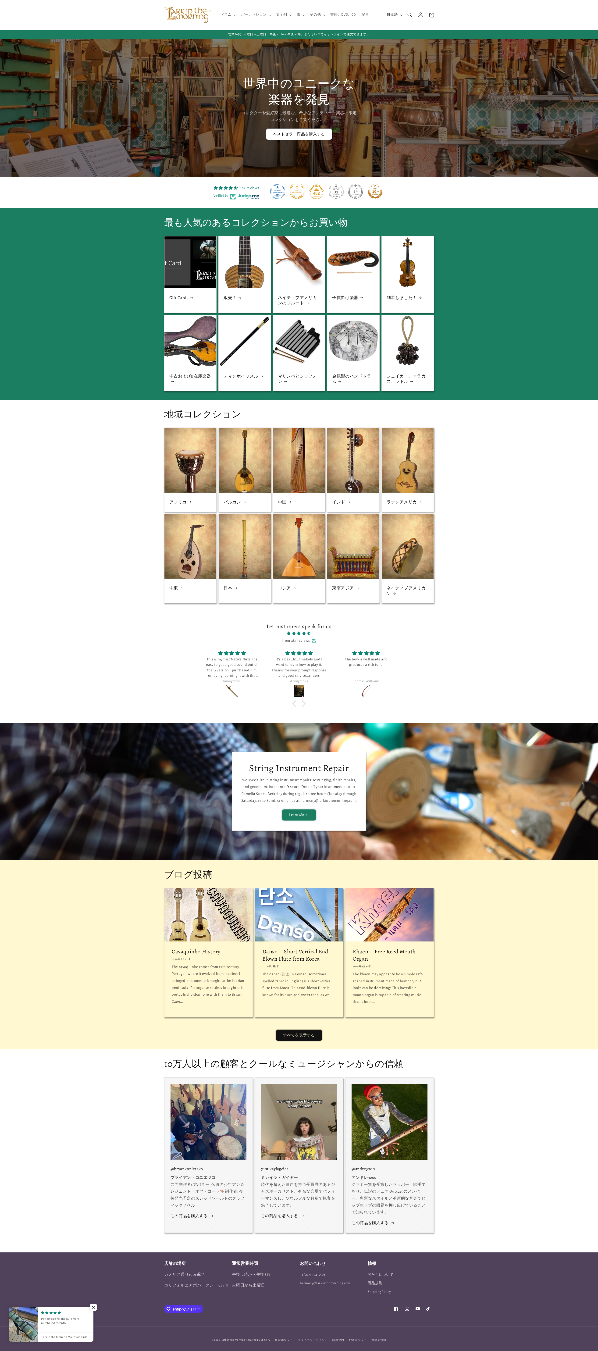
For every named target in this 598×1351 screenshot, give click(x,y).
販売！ (230, 297)
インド (338, 502)
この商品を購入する (189, 1216)
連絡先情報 (378, 1340)
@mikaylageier (274, 1169)
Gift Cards (179, 297)
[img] (299, 633)
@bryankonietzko (187, 1169)
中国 (282, 502)
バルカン (232, 502)
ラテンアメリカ (402, 502)
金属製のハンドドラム (351, 379)
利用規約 (338, 1340)
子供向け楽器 (345, 297)
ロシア (284, 588)
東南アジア (343, 588)
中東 (173, 588)
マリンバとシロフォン (297, 379)
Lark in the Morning (233, 1340)
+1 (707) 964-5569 (312, 1274)
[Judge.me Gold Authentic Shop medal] (297, 191)
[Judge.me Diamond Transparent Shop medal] (277, 191)
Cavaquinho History (196, 951)
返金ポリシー (284, 1340)
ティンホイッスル (241, 376)
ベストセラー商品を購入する (299, 134)
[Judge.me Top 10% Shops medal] (375, 191)
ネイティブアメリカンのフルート (297, 300)
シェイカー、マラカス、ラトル (406, 379)
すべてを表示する (299, 1035)
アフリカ (178, 502)
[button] (227, 15)
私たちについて (380, 1274)
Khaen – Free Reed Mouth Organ (384, 955)
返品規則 (375, 1283)
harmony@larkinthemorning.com (325, 1283)
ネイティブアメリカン (406, 590)
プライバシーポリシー (312, 1340)
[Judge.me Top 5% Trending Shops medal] (355, 191)
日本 (228, 588)
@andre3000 (363, 1169)
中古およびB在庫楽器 (190, 376)
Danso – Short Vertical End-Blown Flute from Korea (296, 955)
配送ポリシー (358, 1340)
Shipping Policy (379, 1292)
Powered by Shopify (258, 1340)
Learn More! (299, 815)
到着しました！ (402, 297)
